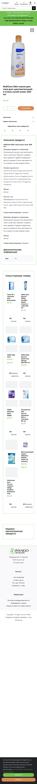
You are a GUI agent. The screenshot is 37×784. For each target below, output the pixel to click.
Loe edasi (15, 769)
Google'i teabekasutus (25, 769)
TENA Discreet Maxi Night (10, 412)
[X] (12, 130)
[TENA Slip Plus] (11, 339)
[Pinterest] (20, 130)
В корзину (26, 108)
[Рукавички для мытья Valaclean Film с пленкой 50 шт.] (25, 394)
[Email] (28, 130)
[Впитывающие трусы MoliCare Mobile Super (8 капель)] (25, 444)
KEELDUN (18, 779)
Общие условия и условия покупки (18, 606)
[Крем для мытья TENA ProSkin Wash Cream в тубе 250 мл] (25, 286)
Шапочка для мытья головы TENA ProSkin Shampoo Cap (11, 486)
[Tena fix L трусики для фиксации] (11, 286)
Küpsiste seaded (8, 772)
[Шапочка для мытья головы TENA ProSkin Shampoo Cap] (11, 458)
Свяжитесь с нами (18, 586)
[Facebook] (5, 130)
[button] (32, 30)
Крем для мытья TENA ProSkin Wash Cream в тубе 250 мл (25, 301)
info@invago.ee (18, 580)
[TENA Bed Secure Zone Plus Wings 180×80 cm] (25, 339)
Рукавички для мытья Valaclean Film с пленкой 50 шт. (25, 415)
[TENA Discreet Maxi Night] (11, 394)
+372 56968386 (18, 577)
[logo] (5, 3)
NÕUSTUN (18, 775)
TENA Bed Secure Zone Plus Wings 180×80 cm (25, 358)
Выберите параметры (12, 374)
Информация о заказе (18, 603)
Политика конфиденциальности (18, 600)
